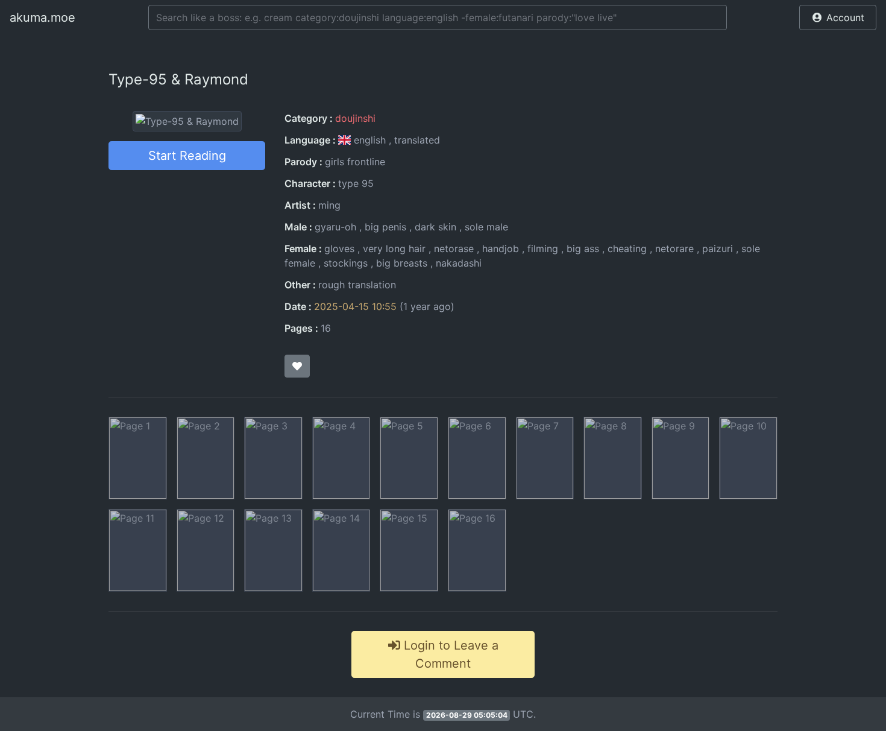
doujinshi (355, 118)
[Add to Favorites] (297, 366)
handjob (500, 248)
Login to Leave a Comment (449, 654)
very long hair (394, 248)
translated (417, 140)
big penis (385, 227)
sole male (486, 227)
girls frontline (355, 162)
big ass (583, 248)
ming (329, 205)
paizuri (717, 248)
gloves (339, 248)
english (370, 140)
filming (542, 248)
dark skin (435, 227)
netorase (454, 248)
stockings (346, 263)
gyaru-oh (335, 227)
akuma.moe (42, 17)
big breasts (401, 263)
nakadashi (459, 263)
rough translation (357, 285)
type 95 (356, 183)
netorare (674, 248)
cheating (627, 248)
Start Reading (187, 155)
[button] (837, 17)
